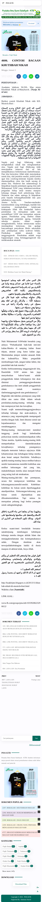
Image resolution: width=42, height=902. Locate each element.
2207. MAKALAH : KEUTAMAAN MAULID (18, 808)
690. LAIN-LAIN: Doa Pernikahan (14, 669)
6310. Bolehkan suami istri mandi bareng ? (18, 272)
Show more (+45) (8, 871)
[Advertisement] (21, 714)
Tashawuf (25, 851)
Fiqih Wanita (23, 861)
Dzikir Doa (8, 861)
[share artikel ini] (18, 76)
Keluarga (22, 856)
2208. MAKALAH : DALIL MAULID (15, 820)
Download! (31, 23)
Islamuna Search (26, 899)
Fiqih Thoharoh (10, 851)
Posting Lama (35, 680)
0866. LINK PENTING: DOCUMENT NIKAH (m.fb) (20, 642)
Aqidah (22, 846)
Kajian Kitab (27, 866)
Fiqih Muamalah (10, 866)
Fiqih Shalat (9, 846)
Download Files (21, 884)
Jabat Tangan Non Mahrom (11, 663)
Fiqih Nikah (8, 856)
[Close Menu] (38, 24)
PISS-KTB (6, 753)
